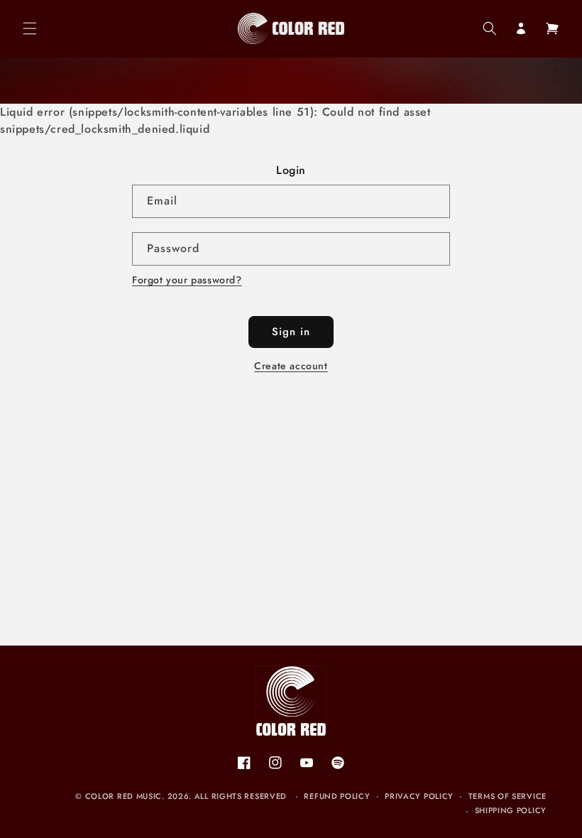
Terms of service (507, 796)
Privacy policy (419, 796)
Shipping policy (511, 810)
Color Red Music (124, 796)
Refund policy (337, 796)
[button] (29, 28)
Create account (290, 366)
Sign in (291, 331)
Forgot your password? (187, 280)
